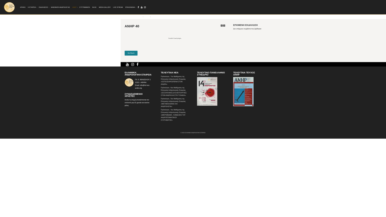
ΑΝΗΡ (74, 7)
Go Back (131, 53)
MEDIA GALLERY (105, 7)
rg (141, 88)
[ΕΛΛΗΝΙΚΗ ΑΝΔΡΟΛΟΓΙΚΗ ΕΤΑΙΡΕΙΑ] (9, 7)
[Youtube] (141, 7)
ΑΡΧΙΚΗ (22, 7)
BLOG (94, 7)
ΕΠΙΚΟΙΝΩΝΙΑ (130, 7)
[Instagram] (145, 7)
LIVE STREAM (118, 7)
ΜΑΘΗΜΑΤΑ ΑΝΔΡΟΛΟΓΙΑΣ (60, 7)
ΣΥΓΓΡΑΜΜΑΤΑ (84, 7)
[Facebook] (138, 7)
